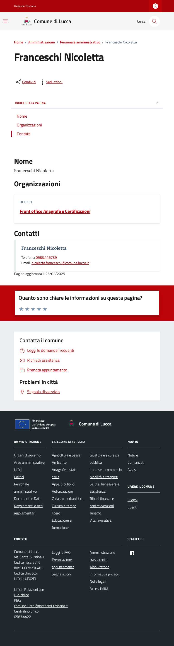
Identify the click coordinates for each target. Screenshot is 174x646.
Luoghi (133, 500)
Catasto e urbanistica (68, 498)
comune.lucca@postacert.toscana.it (41, 605)
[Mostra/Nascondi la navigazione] (5, 21)
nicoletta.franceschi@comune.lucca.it (60, 263)
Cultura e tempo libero (64, 509)
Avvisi (132, 469)
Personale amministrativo (25, 487)
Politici (19, 477)
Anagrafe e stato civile (64, 473)
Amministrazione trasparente (102, 556)
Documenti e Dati (27, 498)
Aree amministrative (29, 462)
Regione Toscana (25, 6)
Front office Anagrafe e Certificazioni (55, 211)
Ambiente (59, 462)
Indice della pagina (30, 102)
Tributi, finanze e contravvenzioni (102, 502)
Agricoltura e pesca (66, 455)
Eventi (132, 507)
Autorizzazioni (62, 491)
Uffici (18, 469)
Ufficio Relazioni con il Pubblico (29, 592)
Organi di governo (27, 455)
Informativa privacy (104, 574)
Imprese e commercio (106, 469)
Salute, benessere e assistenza (104, 487)
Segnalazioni (61, 574)
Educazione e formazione (62, 524)
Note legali (98, 581)
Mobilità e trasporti (104, 477)
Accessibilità (99, 588)
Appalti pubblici (63, 484)
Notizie (133, 455)
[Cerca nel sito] (154, 21)
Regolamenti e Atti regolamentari (28, 509)
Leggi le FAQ (61, 552)
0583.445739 (46, 257)
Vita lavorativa (100, 520)
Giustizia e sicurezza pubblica (104, 458)
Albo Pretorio (99, 567)
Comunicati (136, 462)
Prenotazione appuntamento (63, 563)
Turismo (95, 513)
